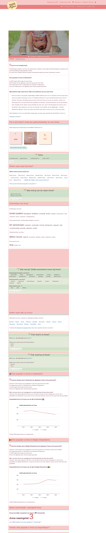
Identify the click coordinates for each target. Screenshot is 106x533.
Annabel (35, 321)
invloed (49, 274)
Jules (22, 177)
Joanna (54, 321)
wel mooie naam (16, 194)
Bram (30, 177)
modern (47, 281)
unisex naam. (45, 158)
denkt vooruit (57, 276)
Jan (45, 175)
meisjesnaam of (34, 158)
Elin (62, 175)
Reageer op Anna (15, 116)
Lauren (13, 177)
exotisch (12, 281)
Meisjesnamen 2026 (52, 2)
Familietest (85, 2)
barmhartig (13, 274)
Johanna (28, 321)
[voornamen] (73, 2)
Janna (23, 321)
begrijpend (57, 274)
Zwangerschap (91, 6)
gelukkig (40, 276)
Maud (15, 180)
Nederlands (55, 281)
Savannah (12, 324)
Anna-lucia (20, 324)
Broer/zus (91, 2)
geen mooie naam (17, 195)
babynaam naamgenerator (23, 327)
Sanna (60, 321)
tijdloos (19, 283)
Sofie (11, 175)
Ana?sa (29, 358)
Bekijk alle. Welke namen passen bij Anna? (37, 180)
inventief (48, 276)
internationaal (30, 281)
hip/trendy (21, 281)
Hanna (17, 321)
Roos (54, 175)
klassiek (39, 281)
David (37, 175)
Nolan (28, 175)
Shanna (26, 324)
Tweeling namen (81, 6)
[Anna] (15, 145)
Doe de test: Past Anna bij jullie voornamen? (23, 183)
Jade (57, 177)
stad (17, 287)
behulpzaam (22, 276)
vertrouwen (32, 276)
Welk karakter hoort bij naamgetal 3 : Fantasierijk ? (27, 522)
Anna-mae (42, 321)
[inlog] (95, 2)
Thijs (19, 175)
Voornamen (33, 56)
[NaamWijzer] (28, 56)
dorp (11, 287)
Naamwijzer (12, 5)
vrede (21, 274)
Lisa (65, 177)
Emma (39, 177)
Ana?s (29, 338)
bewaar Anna (21, 59)
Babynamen (78, 2)
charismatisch (39, 274)
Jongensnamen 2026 (65, 2)
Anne (39, 324)
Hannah (11, 321)
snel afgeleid (29, 274)
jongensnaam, (23, 158)
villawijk (24, 287)
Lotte (48, 177)
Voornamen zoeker (69, 6)
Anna (13, 338)
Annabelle (33, 324)
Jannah (48, 321)
